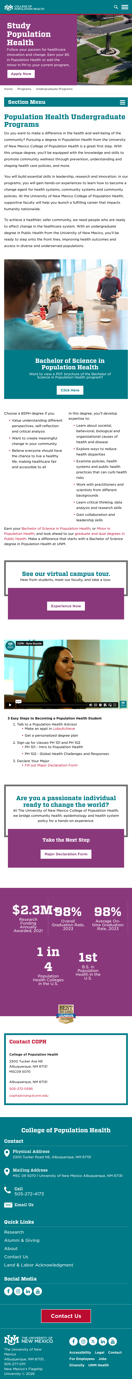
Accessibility (80, 1353)
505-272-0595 (21, 1089)
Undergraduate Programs (54, 89)
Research (14, 1232)
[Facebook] (8, 1291)
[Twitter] (93, 1341)
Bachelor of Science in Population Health (55, 529)
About (11, 1249)
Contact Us (16, 1257)
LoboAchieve (64, 729)
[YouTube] (38, 1291)
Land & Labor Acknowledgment (38, 1265)
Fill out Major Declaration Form (51, 765)
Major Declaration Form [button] (66, 854)
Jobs (102, 1359)
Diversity (77, 1365)
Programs (24, 89)
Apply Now (21, 74)
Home (8, 89)
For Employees (82, 1359)
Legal (99, 1353)
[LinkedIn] (28, 1291)
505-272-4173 (29, 1193)
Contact (115, 1353)
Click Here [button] (70, 390)
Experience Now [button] (66, 606)
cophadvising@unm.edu (28, 1095)
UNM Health (98, 1365)
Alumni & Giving (22, 1240)
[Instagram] (18, 1291)
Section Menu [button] (26, 102)
